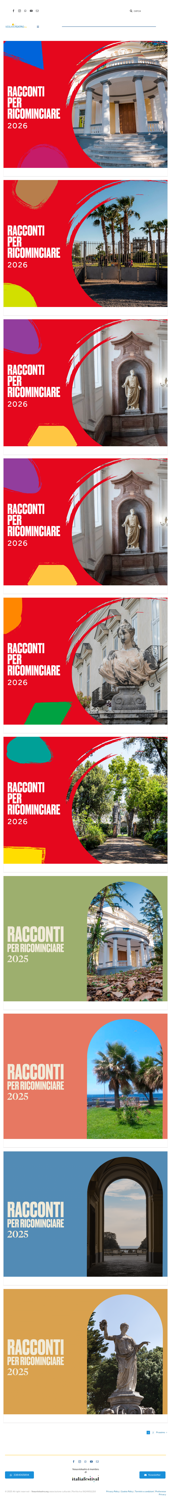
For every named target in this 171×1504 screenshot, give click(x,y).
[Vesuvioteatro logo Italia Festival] (85, 1476)
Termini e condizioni (144, 1491)
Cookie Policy (127, 1491)
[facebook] (13, 10)
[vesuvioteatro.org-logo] (16, 24)
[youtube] (31, 10)
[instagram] (19, 10)
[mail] (37, 10)
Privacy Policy (112, 1491)
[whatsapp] (25, 10)
